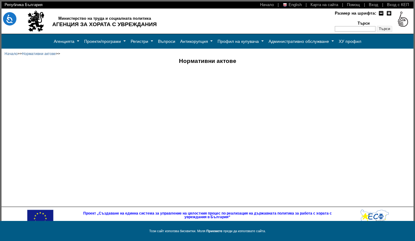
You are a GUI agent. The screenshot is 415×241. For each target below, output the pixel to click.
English (294, 4)
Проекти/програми (103, 41)
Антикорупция (194, 41)
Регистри (140, 41)
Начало (267, 4)
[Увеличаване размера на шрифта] (389, 13)
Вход (373, 4)
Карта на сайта (324, 4)
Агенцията (65, 41)
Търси (364, 23)
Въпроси (166, 41)
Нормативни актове (39, 54)
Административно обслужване (299, 41)
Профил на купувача (239, 41)
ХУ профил (350, 41)
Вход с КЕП (398, 4)
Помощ (353, 4)
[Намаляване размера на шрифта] (381, 13)
